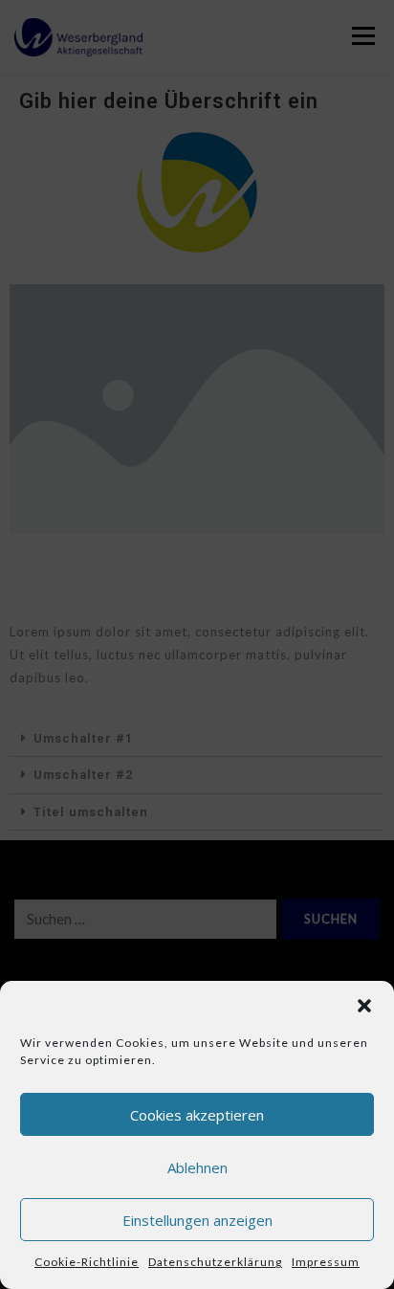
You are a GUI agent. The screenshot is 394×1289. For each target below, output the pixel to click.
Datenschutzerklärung (215, 1262)
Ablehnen (197, 1167)
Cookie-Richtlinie (86, 1262)
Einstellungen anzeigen (197, 1220)
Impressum (326, 1262)
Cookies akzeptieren (197, 1114)
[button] (364, 1005)
